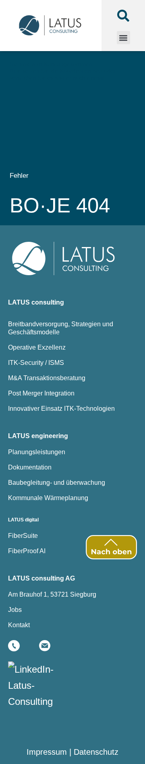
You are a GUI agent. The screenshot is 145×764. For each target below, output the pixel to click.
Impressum (47, 752)
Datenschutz (96, 752)
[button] (123, 37)
